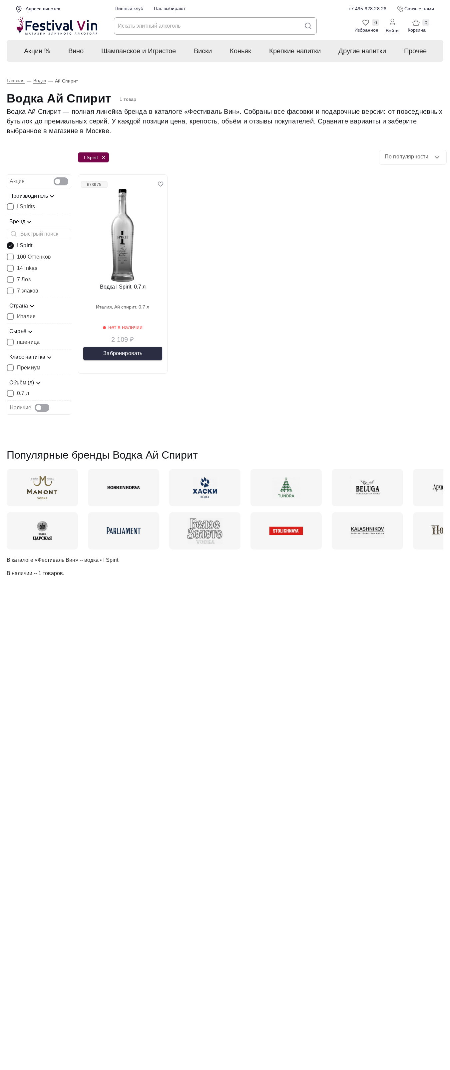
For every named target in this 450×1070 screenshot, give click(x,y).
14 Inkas (27, 268)
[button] (413, 157)
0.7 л (23, 393)
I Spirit (24, 245)
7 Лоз (24, 279)
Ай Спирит (125, 307)
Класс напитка (27, 357)
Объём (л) (21, 382)
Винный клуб (129, 8)
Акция (17, 181)
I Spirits (26, 206)
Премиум (28, 367)
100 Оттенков (34, 257)
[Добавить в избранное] (161, 184)
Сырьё (17, 331)
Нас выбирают (170, 8)
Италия (26, 316)
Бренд (17, 221)
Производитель (28, 196)
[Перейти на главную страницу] (57, 26)
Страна (18, 306)
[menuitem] (37, 51)
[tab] (39, 181)
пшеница (28, 342)
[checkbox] (61, 181)
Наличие (20, 407)
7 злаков (27, 291)
